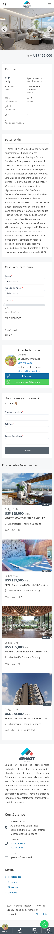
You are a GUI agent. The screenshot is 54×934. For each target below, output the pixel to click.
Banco (8, 276)
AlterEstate (41, 914)
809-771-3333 (25, 362)
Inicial (9, 300)
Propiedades (14, 876)
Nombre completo (14, 412)
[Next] (50, 29)
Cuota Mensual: (11, 330)
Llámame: (27, 376)
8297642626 (17, 847)
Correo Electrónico (14, 436)
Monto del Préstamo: (13, 312)
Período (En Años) (14, 288)
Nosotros (13, 887)
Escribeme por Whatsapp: (27, 382)
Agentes (12, 882)
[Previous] (4, 29)
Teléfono (10, 424)
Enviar (28, 450)
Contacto (12, 892)
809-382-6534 (18, 843)
